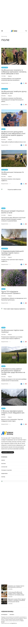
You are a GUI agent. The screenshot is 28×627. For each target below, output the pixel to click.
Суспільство (4, 466)
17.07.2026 (3, 76)
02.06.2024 (3, 295)
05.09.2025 (3, 139)
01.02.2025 (3, 215)
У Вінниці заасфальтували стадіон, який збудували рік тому (12, 412)
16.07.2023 (3, 334)
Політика (3, 463)
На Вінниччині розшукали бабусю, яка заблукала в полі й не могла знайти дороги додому (13, 134)
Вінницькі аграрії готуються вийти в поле (12, 212)
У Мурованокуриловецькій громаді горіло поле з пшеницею (12, 253)
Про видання (4, 614)
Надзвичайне (4, 67)
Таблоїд (3, 476)
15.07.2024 (3, 257)
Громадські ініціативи (6, 470)
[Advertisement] (14, 15)
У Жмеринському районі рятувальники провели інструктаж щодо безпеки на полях (13, 371)
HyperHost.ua (14, 623)
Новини (3, 129)
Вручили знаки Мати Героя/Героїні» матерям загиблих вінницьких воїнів (16, 600)
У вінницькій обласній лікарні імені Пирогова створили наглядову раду (16, 593)
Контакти (12, 614)
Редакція (10, 76)
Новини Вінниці (7, 611)
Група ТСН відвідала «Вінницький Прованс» (11, 292)
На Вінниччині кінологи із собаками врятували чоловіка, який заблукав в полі (14, 72)
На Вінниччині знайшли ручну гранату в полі (14, 92)
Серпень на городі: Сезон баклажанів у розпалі (16, 586)
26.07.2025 (3, 176)
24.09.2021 (3, 417)
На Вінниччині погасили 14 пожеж (12, 173)
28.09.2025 (3, 95)
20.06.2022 (3, 376)
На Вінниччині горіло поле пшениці (12, 331)
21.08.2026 (10, 589)
